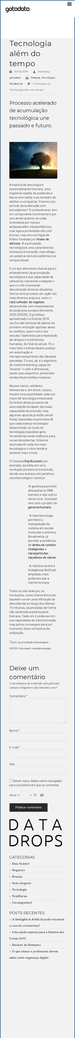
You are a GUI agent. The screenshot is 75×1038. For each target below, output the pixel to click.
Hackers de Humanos (26, 945)
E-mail (14, 747)
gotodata (15, 77)
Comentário (18, 696)
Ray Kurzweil (33, 461)
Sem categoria (21, 883)
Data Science (20, 863)
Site (12, 764)
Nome (14, 730)
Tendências (16, 83)
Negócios (18, 870)
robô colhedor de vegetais (26, 302)
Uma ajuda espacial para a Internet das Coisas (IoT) (36, 935)
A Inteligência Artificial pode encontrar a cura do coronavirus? (36, 922)
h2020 (13, 648)
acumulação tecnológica (33, 642)
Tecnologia (48, 77)
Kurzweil (24, 648)
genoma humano (39, 507)
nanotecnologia (41, 648)
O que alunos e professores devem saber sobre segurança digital (33, 954)
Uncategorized (22, 902)
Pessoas (35, 77)
